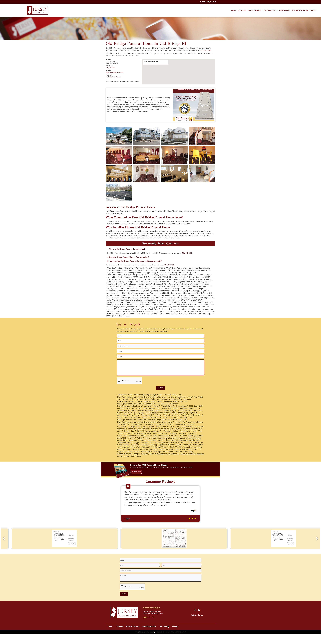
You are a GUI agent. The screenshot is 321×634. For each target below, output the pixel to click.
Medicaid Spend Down (300, 10)
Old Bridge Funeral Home (113, 77)
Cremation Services (270, 10)
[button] (4, 568)
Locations (242, 10)
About (233, 10)
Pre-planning (284, 10)
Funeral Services (254, 10)
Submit (160, 388)
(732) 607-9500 (206, 50)
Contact (313, 10)
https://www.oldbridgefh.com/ (114, 72)
